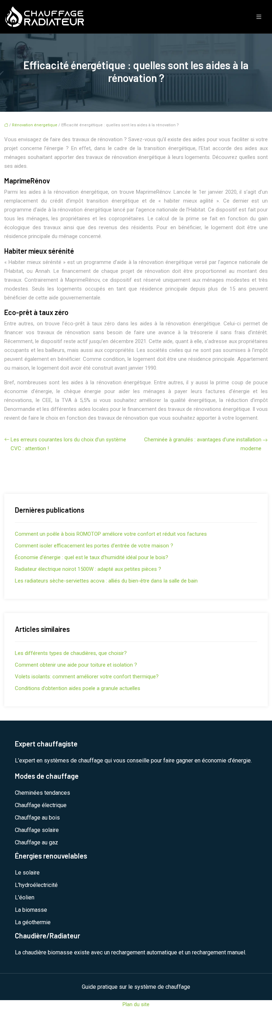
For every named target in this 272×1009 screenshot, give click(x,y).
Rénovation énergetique (34, 125)
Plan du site (136, 1004)
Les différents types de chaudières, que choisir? (71, 653)
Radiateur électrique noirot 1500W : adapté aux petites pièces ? (88, 569)
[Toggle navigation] (259, 17)
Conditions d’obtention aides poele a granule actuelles (77, 688)
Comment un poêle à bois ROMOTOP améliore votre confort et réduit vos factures (111, 534)
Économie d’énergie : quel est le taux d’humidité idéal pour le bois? (91, 557)
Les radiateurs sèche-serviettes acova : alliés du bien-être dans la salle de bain (106, 581)
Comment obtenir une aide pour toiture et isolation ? (76, 665)
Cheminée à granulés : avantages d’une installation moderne (202, 444)
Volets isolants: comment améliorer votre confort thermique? (87, 676)
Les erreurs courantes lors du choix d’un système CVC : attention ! (68, 444)
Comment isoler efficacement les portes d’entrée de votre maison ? (94, 545)
